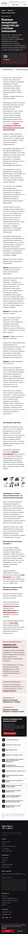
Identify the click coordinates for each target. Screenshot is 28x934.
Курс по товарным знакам (8, 12)
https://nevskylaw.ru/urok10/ (18, 814)
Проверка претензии (7, 864)
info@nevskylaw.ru (6, 914)
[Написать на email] (21, 2)
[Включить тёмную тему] (23, 2)
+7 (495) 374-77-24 (13, 1)
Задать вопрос (15, 4)
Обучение (10, 10)
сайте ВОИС (14, 623)
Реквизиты (4, 896)
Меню (25, 4)
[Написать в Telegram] (19, 2)
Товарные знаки (6, 841)
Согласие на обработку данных (10, 900)
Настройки (20, 931)
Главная (3, 10)
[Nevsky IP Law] (4, 3)
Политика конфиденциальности (10, 898)
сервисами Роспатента (11, 606)
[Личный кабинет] (26, 2)
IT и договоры (5, 848)
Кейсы (3, 862)
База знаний (5, 857)
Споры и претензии (7, 850)
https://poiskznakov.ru (10, 612)
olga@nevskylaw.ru (9, 691)
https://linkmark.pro (9, 610)
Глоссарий (4, 860)
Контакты (4, 905)
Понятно (8, 931)
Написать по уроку (10, 733)
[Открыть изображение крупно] (14, 482)
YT (10, 917)
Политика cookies (6, 902)
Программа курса (7, 69)
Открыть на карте (6, 877)
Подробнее (4, 927)
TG (3, 917)
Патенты (4, 844)
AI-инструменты (6, 866)
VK (6, 917)
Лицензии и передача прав (9, 846)
